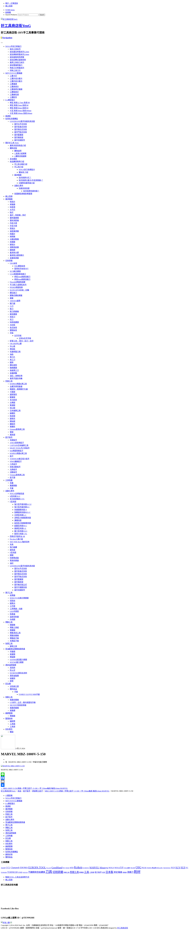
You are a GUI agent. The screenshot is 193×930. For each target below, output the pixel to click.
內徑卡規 (13, 223)
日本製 (109, 872)
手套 (11, 488)
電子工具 (9, 593)
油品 (11, 354)
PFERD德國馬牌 (16, 287)
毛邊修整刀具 (15, 352)
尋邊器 (12, 204)
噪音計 (12, 202)
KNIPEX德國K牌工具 (18, 384)
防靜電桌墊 (14, 558)
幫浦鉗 (12, 405)
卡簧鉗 (12, 392)
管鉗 (11, 432)
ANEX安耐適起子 (17, 443)
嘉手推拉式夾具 (20, 129)
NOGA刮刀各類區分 (27, 169)
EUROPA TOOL (37, 867)
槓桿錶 (12, 236)
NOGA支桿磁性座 (17, 494)
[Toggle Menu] (2, 42)
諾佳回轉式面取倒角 (18, 60)
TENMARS (4, 872)
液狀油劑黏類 (10, 665)
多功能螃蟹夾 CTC (17, 499)
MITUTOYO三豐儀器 (13, 73)
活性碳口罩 (14, 686)
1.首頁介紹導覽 (20, 153)
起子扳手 (9, 437)
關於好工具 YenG (12, 143)
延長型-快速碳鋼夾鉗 (22, 523)
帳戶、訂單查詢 (11, 3)
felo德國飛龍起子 (16, 451)
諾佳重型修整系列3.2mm (19, 52)
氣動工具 (9, 697)
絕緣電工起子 (37, 791)
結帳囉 (8, 12)
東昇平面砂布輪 (16, 378)
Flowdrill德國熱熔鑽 (17, 282)
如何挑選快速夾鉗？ (31, 191)
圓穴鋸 (12, 303)
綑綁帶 (12, 721)
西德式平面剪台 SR (17, 536)
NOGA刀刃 (119, 868)
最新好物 (9, 854)
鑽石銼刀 (13, 293)
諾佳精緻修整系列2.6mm (19, 54)
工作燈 (12, 606)
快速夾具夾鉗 (24, 188)
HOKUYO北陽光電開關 (19, 598)
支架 (103, 872)
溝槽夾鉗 (17, 520)
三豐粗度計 (14, 92)
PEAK (144, 868)
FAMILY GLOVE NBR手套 (29, 694)
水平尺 (12, 210)
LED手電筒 (14, 611)
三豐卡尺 (13, 76)
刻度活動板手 (15, 467)
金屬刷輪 (13, 373)
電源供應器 (14, 560)
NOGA (111, 868)
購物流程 (13, 148)
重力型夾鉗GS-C (20, 531)
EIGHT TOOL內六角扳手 (20, 448)
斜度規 (12, 207)
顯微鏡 (12, 250)
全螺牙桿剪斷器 (16, 386)
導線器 (12, 716)
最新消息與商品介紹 (18, 145)
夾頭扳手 (13, 440)
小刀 (11, 306)
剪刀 (11, 319)
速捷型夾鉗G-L (20, 528)
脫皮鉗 (12, 416)
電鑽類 (12, 630)
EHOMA (24, 867)
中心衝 (12, 346)
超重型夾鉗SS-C (20, 526)
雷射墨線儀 (14, 218)
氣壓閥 (12, 654)
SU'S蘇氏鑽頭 (15, 271)
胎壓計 (12, 234)
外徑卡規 (13, 226)
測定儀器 (118, 872)
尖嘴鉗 (12, 402)
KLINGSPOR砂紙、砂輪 (19, 290)
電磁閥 (12, 657)
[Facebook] (96, 778)
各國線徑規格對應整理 (23, 194)
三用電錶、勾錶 (16, 609)
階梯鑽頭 (13, 368)
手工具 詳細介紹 (20, 164)
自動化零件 (18, 186)
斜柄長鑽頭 (14, 322)
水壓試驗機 (14, 239)
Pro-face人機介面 (16, 539)
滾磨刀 (130, 872)
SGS (173, 867)
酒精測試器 (14, 247)
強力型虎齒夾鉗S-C (22, 507)
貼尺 (11, 212)
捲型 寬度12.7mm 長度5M (20, 103)
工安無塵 (9, 480)
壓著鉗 (12, 397)
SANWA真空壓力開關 (18, 660)
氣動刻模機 (14, 700)
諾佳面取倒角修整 (17, 57)
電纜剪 (12, 427)
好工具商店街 (122, 928)
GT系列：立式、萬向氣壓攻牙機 (23, 702)
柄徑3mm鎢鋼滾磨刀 (22, 277)
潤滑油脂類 (14, 676)
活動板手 (13, 472)
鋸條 (11, 362)
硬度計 (12, 244)
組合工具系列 (15, 49)
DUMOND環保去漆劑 (18, 673)
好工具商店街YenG (16, 26)
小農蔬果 (9, 795)
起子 (11, 456)
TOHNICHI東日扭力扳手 (19, 459)
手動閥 (12, 652)
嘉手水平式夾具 (20, 124)
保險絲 (12, 601)
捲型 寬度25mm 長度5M (19, 105)
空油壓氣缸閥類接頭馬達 (15, 649)
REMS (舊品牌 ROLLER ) (155, 868)
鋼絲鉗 (12, 421)
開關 (11, 555)
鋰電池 (12, 603)
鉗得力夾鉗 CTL (20, 534)
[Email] (96, 781)
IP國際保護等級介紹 (27, 183)
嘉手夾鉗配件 (19, 140)
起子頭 (12, 477)
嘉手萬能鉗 (18, 137)
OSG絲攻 (13, 263)
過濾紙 (8, 116)
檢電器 (12, 595)
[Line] (96, 774)
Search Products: (11, 15)
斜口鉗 (12, 408)
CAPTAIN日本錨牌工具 (19, 445)
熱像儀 (12, 614)
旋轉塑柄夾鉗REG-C (22, 512)
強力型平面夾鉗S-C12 (22, 504)
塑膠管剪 (13, 394)
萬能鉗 (12, 435)
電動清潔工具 (15, 633)
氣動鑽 (12, 710)
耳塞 (11, 483)
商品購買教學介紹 (17, 161)
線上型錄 (9, 6)
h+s (64, 868)
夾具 (11, 544)
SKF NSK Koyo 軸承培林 (19, 542)
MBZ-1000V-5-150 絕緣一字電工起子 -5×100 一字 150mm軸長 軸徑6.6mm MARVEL (34, 788)
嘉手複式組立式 (20, 585)
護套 (11, 298)
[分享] (96, 785)
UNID (20, 872)
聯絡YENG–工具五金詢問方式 (17, 877)
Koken (78, 867)
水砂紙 (12, 325)
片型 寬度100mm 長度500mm (21, 113)
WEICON (25, 872)
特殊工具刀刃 (15, 70)
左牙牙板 (17, 336)
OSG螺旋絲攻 (19, 266)
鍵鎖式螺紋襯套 (16, 295)
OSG (138, 867)
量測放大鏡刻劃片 (17, 255)
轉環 (11, 732)
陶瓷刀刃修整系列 (17, 68)
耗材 (137, 872)
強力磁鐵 (13, 547)
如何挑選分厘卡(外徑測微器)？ (31, 180)
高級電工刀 (14, 370)
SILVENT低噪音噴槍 (18, 705)
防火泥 (12, 670)
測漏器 (12, 242)
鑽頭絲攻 (13, 330)
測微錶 (125, 872)
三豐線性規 (14, 95)
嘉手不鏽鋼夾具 (20, 587)
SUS (183, 867)
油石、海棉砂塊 (16, 376)
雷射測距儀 (14, 220)
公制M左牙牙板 (25, 338)
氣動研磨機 (14, 708)
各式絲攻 (13, 327)
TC (187, 868)
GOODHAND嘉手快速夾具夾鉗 (22, 121)
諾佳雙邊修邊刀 (16, 65)
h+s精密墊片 (10, 100)
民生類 (8, 684)
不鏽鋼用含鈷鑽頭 (36, 872)
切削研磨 (9, 261)
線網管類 (9, 713)
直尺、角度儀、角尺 (18, 215)
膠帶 (11, 681)
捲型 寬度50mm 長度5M (19, 108)
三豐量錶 (13, 84)
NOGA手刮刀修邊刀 (13, 46)
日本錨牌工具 (15, 410)
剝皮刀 (12, 317)
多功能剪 (13, 400)
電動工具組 (14, 627)
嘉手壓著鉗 (18, 135)
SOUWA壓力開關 (16, 662)
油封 (11, 563)
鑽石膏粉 (13, 365)
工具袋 (12, 726)
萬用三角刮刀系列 (17, 62)
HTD (72, 868)
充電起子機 (14, 641)
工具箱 (12, 724)
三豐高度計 (14, 86)
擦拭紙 (12, 349)
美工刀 (12, 360)
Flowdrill (48, 868)
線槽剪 (12, 413)
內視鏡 (12, 619)
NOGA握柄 (127, 868)
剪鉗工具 (9, 381)
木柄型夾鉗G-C (20, 515)
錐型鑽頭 (13, 314)
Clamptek (15, 867)
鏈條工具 (13, 646)
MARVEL (94, 867)
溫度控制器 (14, 617)
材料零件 (9, 729)
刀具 (49, 872)
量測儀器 (17, 175)
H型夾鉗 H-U (15, 496)
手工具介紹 (18, 167)
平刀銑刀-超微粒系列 (18, 285)
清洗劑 (12, 668)
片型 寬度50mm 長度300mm (20, 111)
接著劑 (12, 678)
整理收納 (9, 718)
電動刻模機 (14, 635)
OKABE (132, 868)
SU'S (177, 867)
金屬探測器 (14, 258)
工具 (86, 872)
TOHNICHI (12, 872)
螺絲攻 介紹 (23, 172)
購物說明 (17, 151)
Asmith (3, 868)
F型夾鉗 (13, 502)
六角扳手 (13, 464)
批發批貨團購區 (11, 119)
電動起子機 (14, 638)
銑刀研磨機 (14, 311)
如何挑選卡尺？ (25, 178)
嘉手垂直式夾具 (20, 127)
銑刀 (11, 309)
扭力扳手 (98, 872)
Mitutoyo (104, 867)
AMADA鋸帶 (15, 301)
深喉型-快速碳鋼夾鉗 (22, 518)
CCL (8, 867)
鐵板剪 (12, 424)
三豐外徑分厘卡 (16, 78)
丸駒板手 (13, 469)
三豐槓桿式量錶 (16, 89)
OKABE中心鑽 (16, 344)
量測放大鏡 (14, 253)
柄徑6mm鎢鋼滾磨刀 (22, 279)
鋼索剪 (12, 419)
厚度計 (12, 228)
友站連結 (13, 159)
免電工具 (9, 643)
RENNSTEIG (167, 868)
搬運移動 (13, 485)
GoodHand (56, 867)
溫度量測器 (14, 231)
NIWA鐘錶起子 (16, 461)
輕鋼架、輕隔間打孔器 (19, 389)
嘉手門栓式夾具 (20, 132)
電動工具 (9, 622)
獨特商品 (13, 689)
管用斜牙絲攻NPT (21, 269)
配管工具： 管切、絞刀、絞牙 (22, 341)
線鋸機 (12, 625)
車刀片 (12, 357)
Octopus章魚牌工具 (17, 429)
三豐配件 (13, 97)
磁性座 (12, 550)
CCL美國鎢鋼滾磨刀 (18, 274)
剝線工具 (66, 872)
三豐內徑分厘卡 (16, 81)
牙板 (11, 333)
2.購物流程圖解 (20, 156)
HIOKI (67, 868)
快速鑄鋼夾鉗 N (20, 510)
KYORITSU (86, 868)
